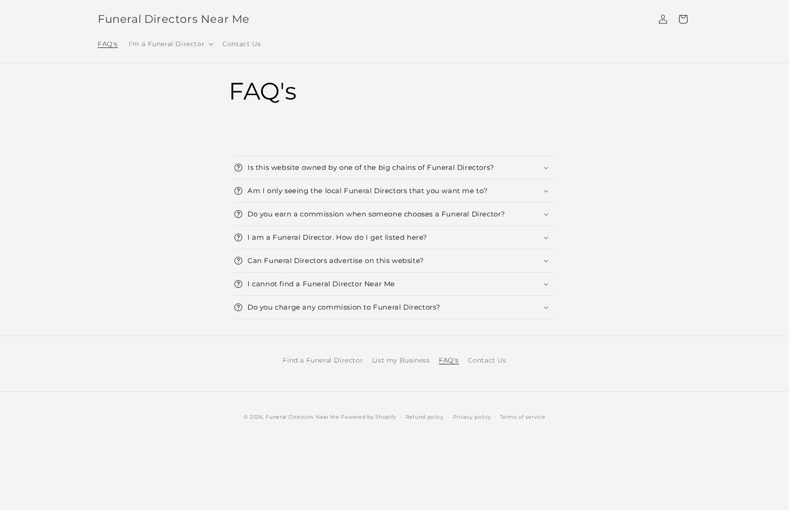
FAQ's (449, 360)
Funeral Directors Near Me (302, 417)
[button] (170, 43)
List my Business (401, 360)
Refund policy (424, 417)
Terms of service (522, 417)
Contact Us (487, 360)
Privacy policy (472, 417)
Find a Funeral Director (323, 360)
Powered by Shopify (368, 417)
